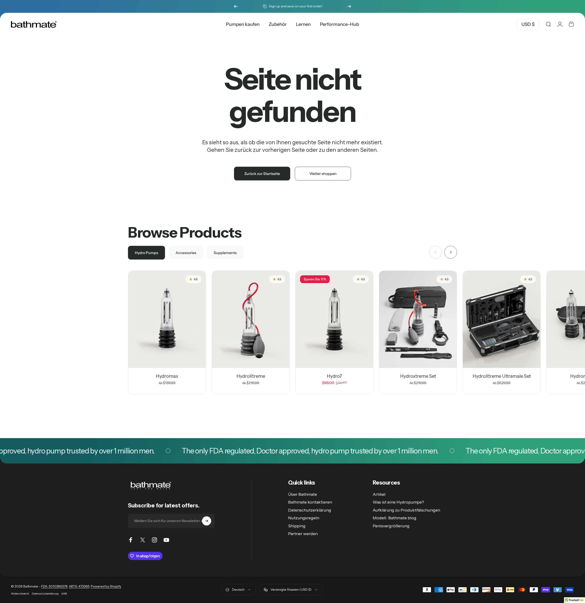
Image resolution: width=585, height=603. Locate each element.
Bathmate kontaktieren (310, 502)
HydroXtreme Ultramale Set (502, 376)
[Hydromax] (167, 319)
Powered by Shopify (106, 586)
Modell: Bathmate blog (394, 517)
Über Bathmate (302, 494)
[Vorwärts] (349, 6)
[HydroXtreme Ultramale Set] (501, 319)
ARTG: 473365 (79, 586)
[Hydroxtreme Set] (418, 319)
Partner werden (303, 533)
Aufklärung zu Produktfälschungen (406, 510)
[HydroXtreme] (251, 319)
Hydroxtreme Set (418, 376)
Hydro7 (334, 376)
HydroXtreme (251, 376)
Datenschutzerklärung (309, 510)
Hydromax (167, 376)
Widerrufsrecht (20, 593)
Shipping (297, 525)
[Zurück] (235, 6)
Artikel (379, 494)
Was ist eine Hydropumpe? (398, 502)
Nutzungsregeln (303, 517)
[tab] (146, 253)
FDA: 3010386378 (54, 586)
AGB (64, 593)
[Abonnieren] (206, 520)
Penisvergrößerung (391, 525)
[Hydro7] (334, 319)
